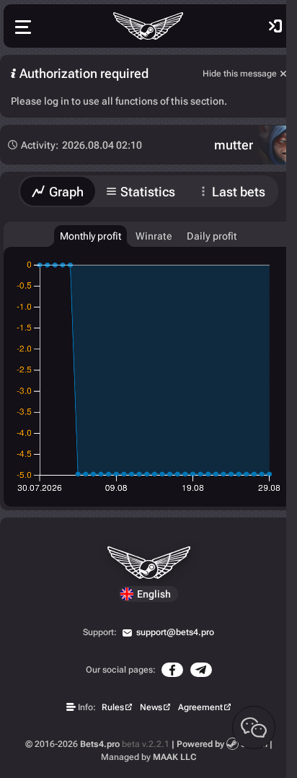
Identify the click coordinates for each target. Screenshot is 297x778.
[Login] (275, 26)
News (151, 707)
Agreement (200, 707)
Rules (113, 707)
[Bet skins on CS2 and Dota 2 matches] (148, 26)
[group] (90, 236)
